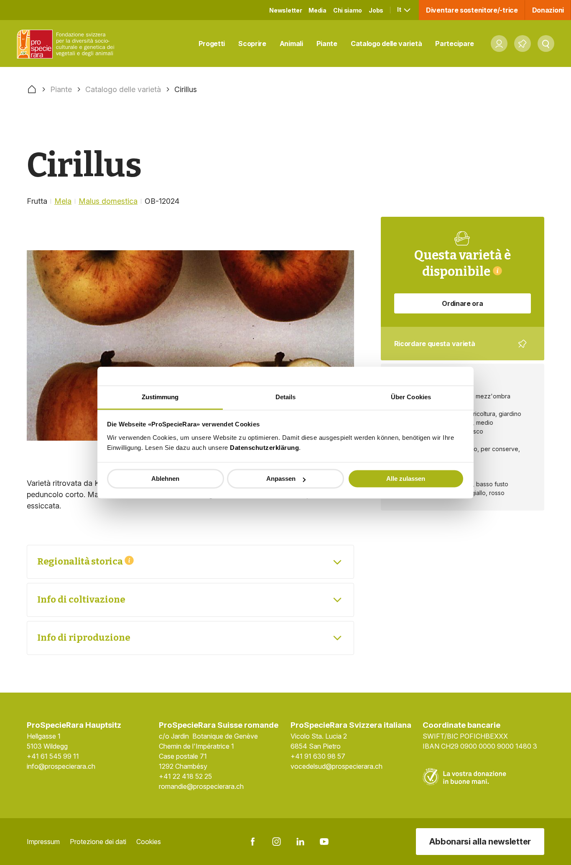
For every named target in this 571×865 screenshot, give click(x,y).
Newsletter (285, 10)
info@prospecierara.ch (61, 766)
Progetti (212, 43)
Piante (326, 43)
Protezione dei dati (98, 841)
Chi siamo (347, 10)
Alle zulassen (405, 478)
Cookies (148, 841)
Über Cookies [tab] (411, 396)
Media (317, 10)
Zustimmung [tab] (160, 396)
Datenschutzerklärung (264, 447)
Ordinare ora (462, 303)
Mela (62, 201)
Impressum (43, 841)
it (399, 9)
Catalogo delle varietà (386, 43)
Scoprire (252, 43)
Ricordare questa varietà (457, 349)
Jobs (376, 10)
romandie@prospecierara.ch (201, 786)
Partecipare (454, 43)
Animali (291, 43)
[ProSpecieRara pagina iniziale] (67, 44)
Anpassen (281, 478)
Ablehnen (165, 478)
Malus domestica (108, 201)
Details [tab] (285, 396)
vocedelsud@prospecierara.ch (336, 766)
